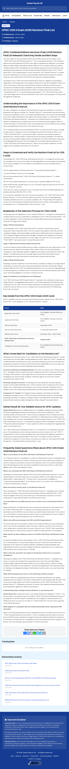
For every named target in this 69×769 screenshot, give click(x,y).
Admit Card (27, 16)
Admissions (56, 16)
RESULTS (6, 26)
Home (7, 16)
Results (47, 16)
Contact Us (25, 756)
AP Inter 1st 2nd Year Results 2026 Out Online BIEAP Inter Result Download (30, 678)
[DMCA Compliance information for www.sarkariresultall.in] (35, 763)
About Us (18, 756)
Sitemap (55, 756)
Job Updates (16, 16)
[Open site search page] (34, 8)
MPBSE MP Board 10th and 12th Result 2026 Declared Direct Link (27, 700)
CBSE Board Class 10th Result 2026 (17, 671)
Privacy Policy (35, 756)
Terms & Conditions (46, 756)
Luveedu (38, 759)
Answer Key (38, 16)
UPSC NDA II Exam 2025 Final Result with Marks (21, 663)
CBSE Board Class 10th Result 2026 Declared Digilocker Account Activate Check (32, 685)
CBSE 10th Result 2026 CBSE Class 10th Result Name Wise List (26, 693)
